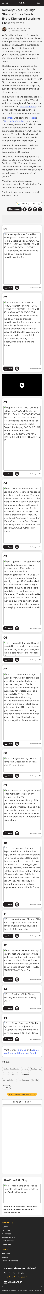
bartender (25, 1074)
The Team (6, 1254)
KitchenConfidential (14, 121)
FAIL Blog (23, 3)
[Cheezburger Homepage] (22, 1283)
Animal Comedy (8, 1237)
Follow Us (21, 1049)
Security (31, 1290)
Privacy (25, 1290)
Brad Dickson (12, 28)
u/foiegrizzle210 (36, 288)
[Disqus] (22, 1141)
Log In (39, 3)
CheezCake (6, 1244)
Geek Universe (8, 1241)
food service (36, 1069)
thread (10, 117)
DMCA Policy (38, 1290)
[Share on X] (30, 209)
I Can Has (6, 1227)
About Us (5, 1257)
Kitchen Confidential (11, 1069)
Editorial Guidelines (10, 1261)
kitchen (15, 1074)
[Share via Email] (40, 209)
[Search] (7, 3)
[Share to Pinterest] (35, 209)
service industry (28, 106)
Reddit (32, 117)
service (6, 1074)
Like (8, 1087)
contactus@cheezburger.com (16, 1277)
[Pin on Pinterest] (17, 288)
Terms (20, 1290)
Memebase (6, 1234)
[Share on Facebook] (24, 209)
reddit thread (24, 1080)
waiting (25, 1069)
